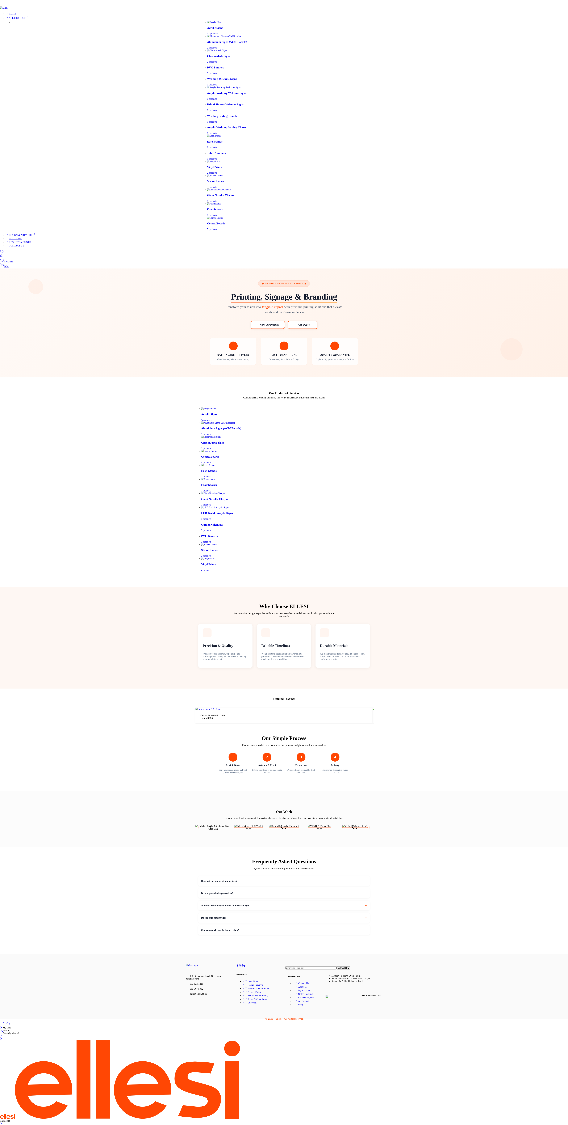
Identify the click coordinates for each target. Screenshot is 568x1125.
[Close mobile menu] (1, 1039)
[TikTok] (562, 4)
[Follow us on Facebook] (237, 966)
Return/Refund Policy (258, 995)
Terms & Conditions (257, 999)
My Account (304, 990)
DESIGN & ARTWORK (21, 235)
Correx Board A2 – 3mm (212, 715)
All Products (304, 1001)
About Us (302, 987)
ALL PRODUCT (17, 18)
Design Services (255, 985)
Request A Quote (306, 997)
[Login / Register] (2, 257)
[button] (198, 827)
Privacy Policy (254, 992)
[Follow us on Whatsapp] (242, 966)
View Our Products (269, 324)
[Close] (1, 1027)
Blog (300, 1004)
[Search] (2, 252)
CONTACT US (16, 245)
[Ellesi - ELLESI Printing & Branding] (4, 8)
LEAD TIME (15, 238)
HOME (12, 13)
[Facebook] (557, 4)
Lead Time (253, 981)
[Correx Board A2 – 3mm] (208, 709)
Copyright (252, 1002)
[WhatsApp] (566, 4)
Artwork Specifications (258, 988)
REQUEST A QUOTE (20, 242)
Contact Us (303, 983)
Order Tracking (305, 994)
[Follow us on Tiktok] (245, 966)
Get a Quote (304, 324)
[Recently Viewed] (8, 1025)
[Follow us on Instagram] (240, 966)
